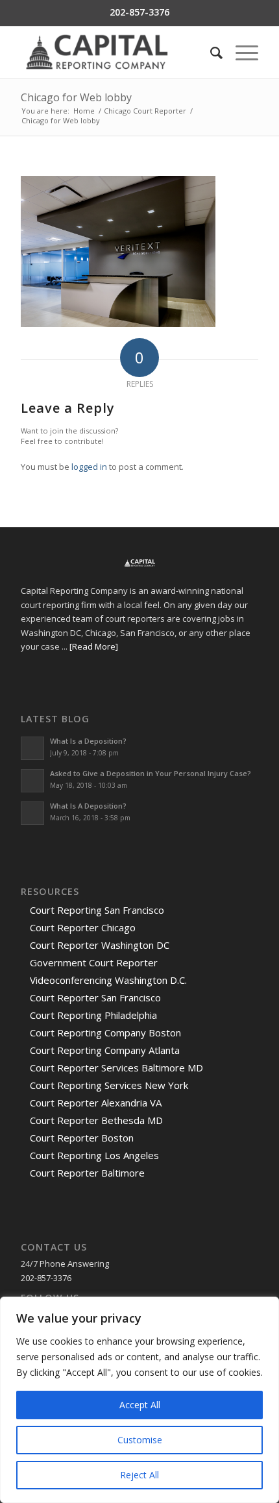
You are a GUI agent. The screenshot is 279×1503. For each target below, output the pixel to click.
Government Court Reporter (94, 962)
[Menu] (240, 53)
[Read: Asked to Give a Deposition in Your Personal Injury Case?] (32, 780)
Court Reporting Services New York (109, 1085)
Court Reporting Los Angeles (94, 1155)
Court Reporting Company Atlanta (105, 1050)
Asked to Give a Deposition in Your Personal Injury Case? (150, 773)
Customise (139, 1440)
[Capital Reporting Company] (115, 53)
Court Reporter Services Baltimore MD (116, 1067)
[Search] (210, 53)
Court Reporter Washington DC (99, 944)
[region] (139, 1400)
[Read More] (93, 646)
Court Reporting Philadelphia (93, 1014)
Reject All (139, 1475)
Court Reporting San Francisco (97, 909)
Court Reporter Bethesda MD (96, 1120)
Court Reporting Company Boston (105, 1032)
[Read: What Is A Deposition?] (32, 813)
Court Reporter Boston (82, 1137)
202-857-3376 (139, 12)
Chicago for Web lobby (76, 97)
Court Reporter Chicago (83, 927)
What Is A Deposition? (88, 806)
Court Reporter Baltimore (87, 1172)
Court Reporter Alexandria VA (96, 1102)
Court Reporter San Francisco (95, 997)
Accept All (139, 1405)
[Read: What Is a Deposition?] (32, 748)
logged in (89, 466)
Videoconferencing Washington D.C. (108, 979)
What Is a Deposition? (88, 741)
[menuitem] (210, 53)
